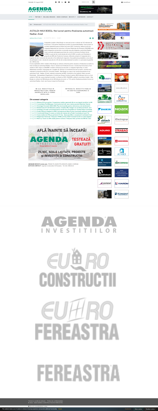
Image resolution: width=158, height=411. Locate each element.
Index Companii (62, 17)
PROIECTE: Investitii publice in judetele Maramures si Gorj (79, 90)
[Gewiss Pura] (122, 77)
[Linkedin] (59, 2)
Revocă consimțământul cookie (38, 406)
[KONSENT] (122, 194)
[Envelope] (68, 2)
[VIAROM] (122, 183)
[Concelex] (114, 36)
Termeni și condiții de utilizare (36, 401)
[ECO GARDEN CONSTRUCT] (105, 99)
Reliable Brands (49, 17)
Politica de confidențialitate (55, 401)
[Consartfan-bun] (122, 99)
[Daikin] (105, 109)
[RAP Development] (105, 162)
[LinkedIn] (93, 38)
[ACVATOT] (122, 151)
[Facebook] (56, 2)
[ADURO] (105, 130)
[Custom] (62, 2)
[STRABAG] (122, 130)
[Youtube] (65, 2)
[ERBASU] (122, 162)
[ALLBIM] (114, 65)
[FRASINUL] (105, 88)
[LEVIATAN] (105, 183)
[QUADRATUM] (105, 173)
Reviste (72, 17)
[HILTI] (114, 46)
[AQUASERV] (105, 77)
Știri (30, 17)
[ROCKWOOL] (122, 141)
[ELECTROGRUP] (122, 120)
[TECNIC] (122, 173)
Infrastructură (36, 38)
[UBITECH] (105, 120)
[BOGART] (95, 9)
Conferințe (81, 17)
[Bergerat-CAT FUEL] (105, 141)
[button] (125, 2)
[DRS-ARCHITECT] (105, 151)
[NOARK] (122, 109)
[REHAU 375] (114, 55)
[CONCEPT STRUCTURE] (105, 194)
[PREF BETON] (114, 26)
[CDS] (122, 88)
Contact (90, 17)
